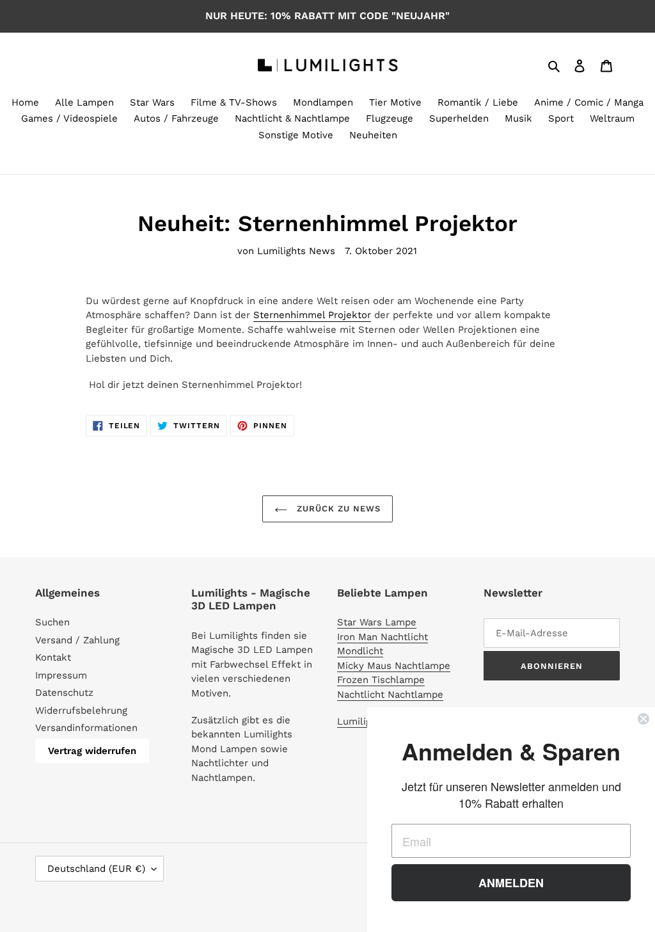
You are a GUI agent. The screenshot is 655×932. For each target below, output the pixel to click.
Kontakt (53, 657)
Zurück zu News (337, 508)
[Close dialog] (643, 718)
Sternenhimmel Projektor (312, 315)
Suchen (52, 622)
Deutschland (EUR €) (96, 868)
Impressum (61, 675)
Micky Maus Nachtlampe (393, 665)
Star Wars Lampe (376, 622)
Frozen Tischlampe (381, 680)
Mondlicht (360, 651)
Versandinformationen (86, 728)
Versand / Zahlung (77, 640)
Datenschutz (64, 692)
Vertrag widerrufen (92, 751)
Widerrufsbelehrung (81, 710)
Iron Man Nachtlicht (382, 637)
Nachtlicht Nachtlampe (390, 694)
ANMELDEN (511, 882)
